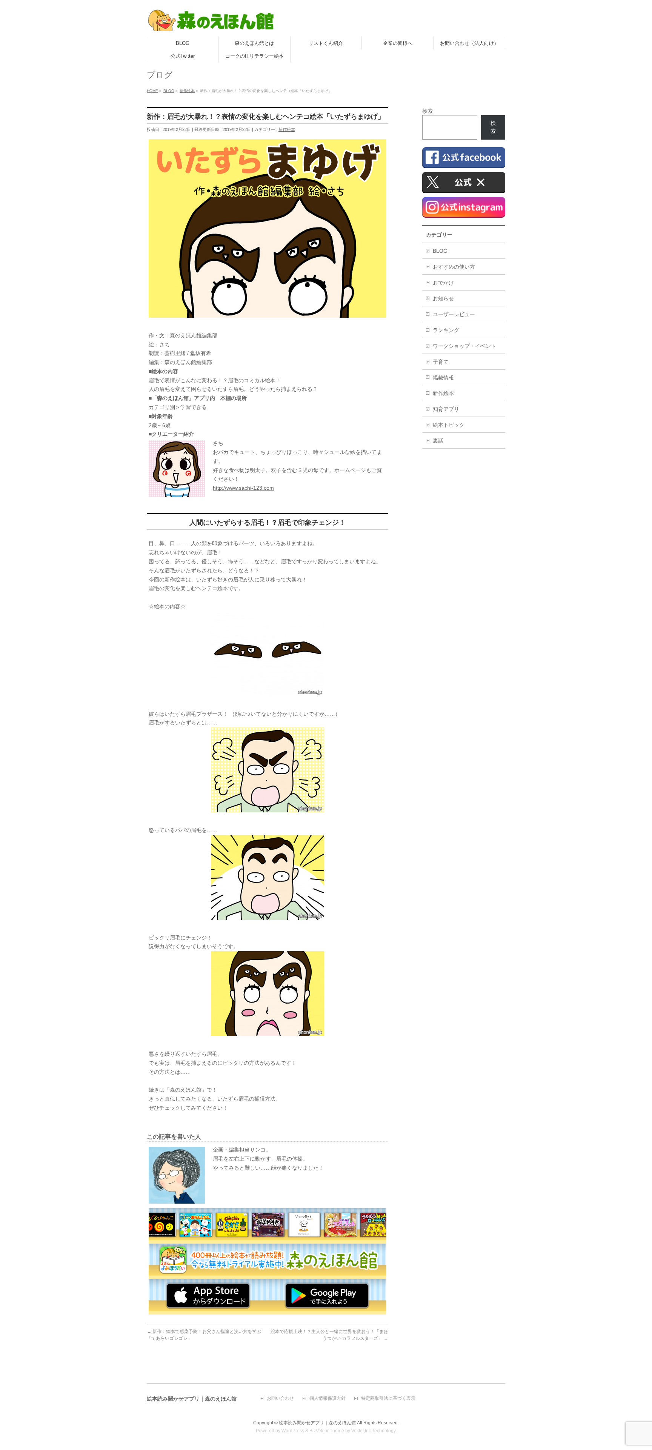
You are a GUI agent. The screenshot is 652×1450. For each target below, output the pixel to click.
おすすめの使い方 (454, 267)
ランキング (446, 330)
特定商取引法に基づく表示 (388, 1398)
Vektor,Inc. (361, 1430)
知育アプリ (446, 409)
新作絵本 (286, 129)
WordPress (292, 1430)
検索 (427, 111)
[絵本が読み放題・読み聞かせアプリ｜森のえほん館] (211, 22)
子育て (441, 362)
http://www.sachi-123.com (243, 488)
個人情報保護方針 (327, 1398)
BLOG (440, 251)
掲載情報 (443, 378)
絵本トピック (448, 425)
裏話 (438, 441)
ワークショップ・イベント (464, 346)
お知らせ (443, 298)
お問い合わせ (280, 1398)
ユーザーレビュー (454, 314)
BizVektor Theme (326, 1430)
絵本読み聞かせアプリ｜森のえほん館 (317, 1422)
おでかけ (443, 283)
